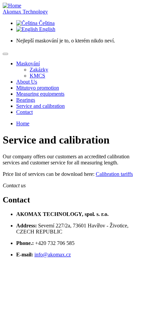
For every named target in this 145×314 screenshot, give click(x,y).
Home (22, 123)
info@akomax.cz (52, 254)
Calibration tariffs (114, 174)
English (46, 29)
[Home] (12, 5)
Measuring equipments (40, 94)
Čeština (46, 23)
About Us (26, 82)
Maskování (28, 63)
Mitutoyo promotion (37, 88)
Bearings (25, 100)
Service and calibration (40, 106)
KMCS (37, 75)
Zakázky (39, 69)
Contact (24, 112)
